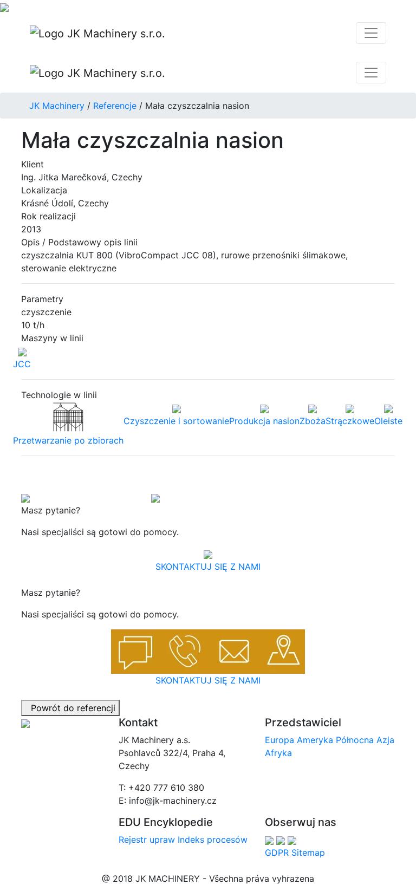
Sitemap (308, 852)
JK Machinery (56, 105)
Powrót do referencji (70, 707)
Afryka (278, 752)
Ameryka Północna (335, 739)
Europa (279, 739)
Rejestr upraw (147, 839)
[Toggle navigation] (371, 33)
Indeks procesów (213, 839)
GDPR (277, 852)
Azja (385, 739)
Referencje (114, 105)
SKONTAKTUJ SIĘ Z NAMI (208, 566)
